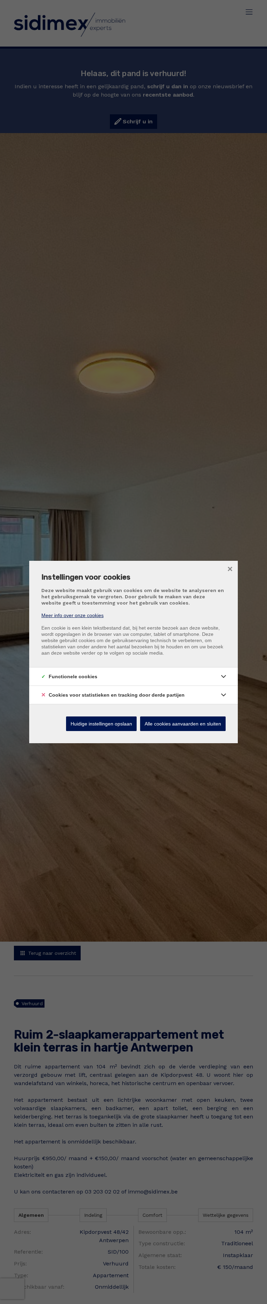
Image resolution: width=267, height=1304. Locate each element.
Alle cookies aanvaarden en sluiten (183, 724)
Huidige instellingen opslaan (101, 724)
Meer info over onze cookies (72, 615)
